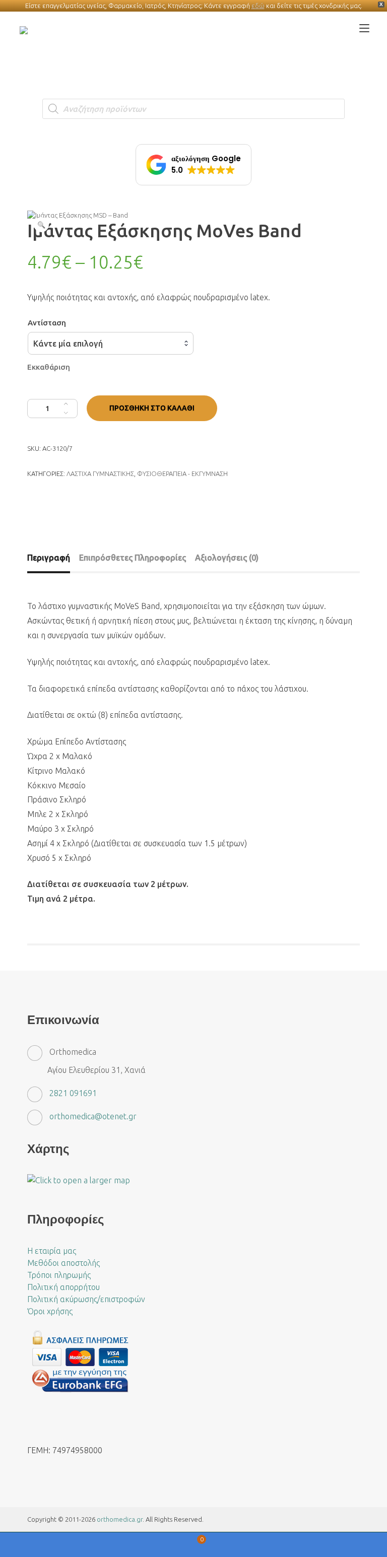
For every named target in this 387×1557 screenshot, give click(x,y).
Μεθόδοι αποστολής (63, 1262)
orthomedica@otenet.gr (93, 1116)
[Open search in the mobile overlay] (193, 109)
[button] (41, 224)
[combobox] (111, 343)
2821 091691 (73, 1093)
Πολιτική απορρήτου (63, 1287)
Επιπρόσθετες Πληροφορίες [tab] (132, 557)
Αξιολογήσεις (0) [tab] (227, 557)
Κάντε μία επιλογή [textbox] (68, 343)
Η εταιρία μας (51, 1250)
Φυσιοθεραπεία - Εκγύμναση (182, 473)
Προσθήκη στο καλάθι (152, 408)
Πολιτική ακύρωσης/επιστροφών (86, 1299)
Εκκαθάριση (48, 367)
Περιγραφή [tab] (48, 557)
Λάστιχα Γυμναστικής (100, 473)
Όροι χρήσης (50, 1311)
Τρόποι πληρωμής (59, 1274)
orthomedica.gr (120, 1519)
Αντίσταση (47, 322)
